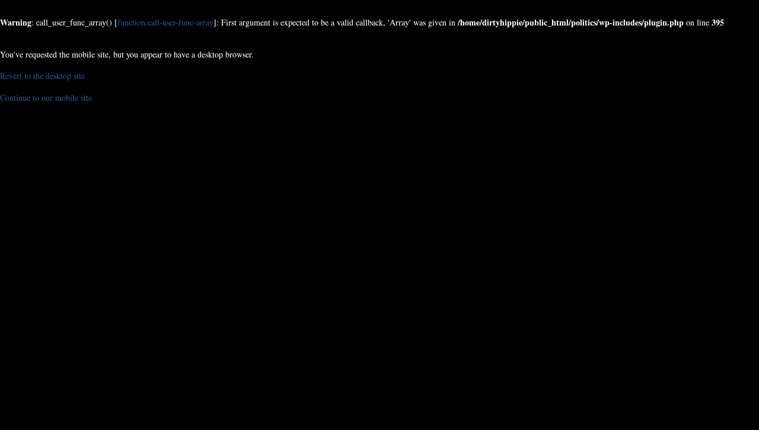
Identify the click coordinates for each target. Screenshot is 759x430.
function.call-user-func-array (165, 22)
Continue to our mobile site (46, 97)
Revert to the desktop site (42, 75)
